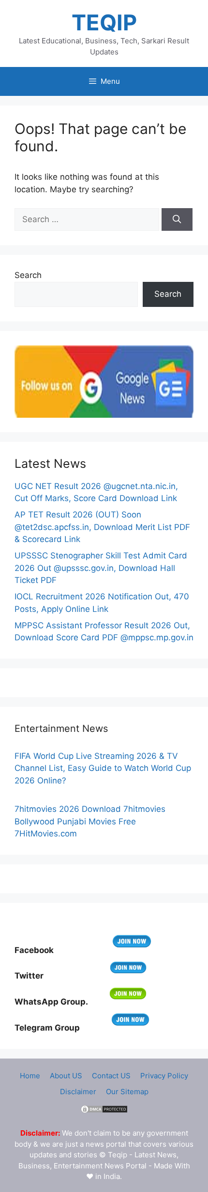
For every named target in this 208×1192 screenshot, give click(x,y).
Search (28, 275)
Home (30, 1075)
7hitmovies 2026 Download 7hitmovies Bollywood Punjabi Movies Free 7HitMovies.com (90, 821)
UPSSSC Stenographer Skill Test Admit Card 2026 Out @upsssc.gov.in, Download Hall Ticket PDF (101, 568)
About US (66, 1075)
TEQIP (104, 22)
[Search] (177, 219)
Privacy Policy (164, 1075)
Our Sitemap (127, 1091)
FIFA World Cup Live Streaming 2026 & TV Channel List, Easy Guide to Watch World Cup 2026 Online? (103, 768)
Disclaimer (78, 1091)
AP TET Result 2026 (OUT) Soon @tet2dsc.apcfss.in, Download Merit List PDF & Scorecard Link (102, 527)
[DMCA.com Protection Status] (104, 1111)
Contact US (111, 1075)
